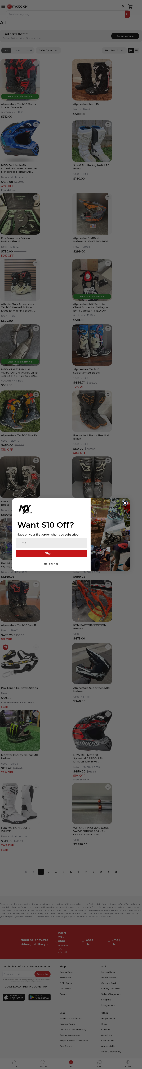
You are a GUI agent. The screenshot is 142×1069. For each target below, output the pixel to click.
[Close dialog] (125, 503)
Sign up (51, 553)
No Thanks (51, 563)
